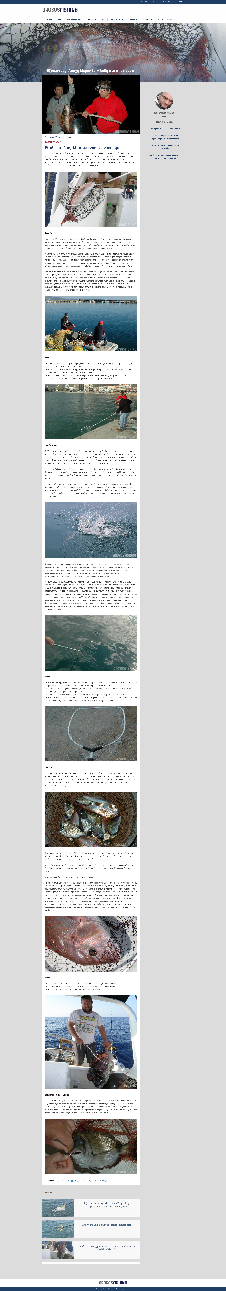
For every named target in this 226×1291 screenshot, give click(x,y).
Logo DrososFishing (60, 10)
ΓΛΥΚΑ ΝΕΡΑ (147, 19)
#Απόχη (58, 137)
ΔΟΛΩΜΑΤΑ (133, 19)
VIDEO (160, 19)
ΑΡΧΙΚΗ (49, 19)
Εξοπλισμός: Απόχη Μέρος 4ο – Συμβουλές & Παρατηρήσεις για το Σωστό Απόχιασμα (107, 1205)
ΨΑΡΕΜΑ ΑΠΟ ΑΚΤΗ (74, 19)
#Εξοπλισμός (50, 137)
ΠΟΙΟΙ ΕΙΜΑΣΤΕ (143, 2)
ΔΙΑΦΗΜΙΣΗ (154, 2)
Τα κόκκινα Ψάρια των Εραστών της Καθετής (165, 147)
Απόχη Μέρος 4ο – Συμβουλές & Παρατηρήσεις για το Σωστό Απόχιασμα (82, 1180)
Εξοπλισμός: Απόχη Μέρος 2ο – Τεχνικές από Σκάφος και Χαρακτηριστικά (107, 1247)
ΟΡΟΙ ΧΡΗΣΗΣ (166, 2)
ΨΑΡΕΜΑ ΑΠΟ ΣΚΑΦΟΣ (96, 19)
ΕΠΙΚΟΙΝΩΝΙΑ (178, 2)
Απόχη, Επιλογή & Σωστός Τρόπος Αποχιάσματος (107, 1224)
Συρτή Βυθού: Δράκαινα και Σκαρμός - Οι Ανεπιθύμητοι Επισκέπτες (165, 157)
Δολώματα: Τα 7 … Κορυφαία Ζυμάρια (165, 128)
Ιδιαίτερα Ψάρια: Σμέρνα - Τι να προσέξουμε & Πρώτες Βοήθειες (165, 137)
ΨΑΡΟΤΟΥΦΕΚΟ (117, 19)
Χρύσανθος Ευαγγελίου (164, 113)
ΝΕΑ (59, 19)
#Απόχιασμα (66, 137)
